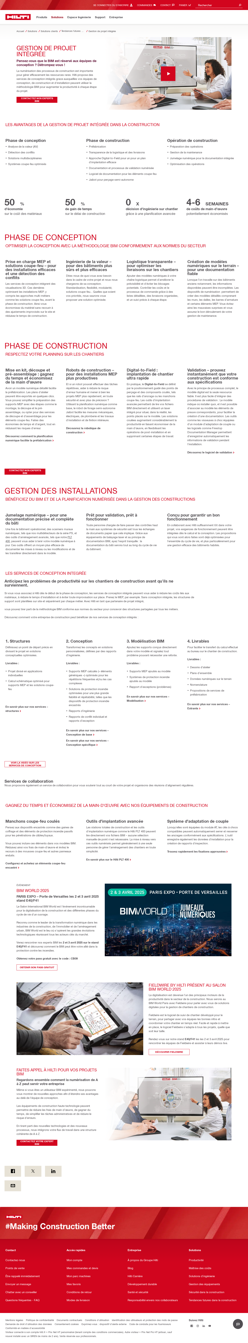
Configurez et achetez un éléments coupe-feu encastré (35, 865)
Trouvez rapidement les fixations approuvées (196, 851)
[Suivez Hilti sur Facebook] (192, 1326)
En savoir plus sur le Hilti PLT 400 (107, 859)
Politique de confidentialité (40, 1320)
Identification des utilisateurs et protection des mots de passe (145, 1320)
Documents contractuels (69, 1320)
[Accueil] (18, 17)
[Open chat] (238, 1324)
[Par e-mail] (13, 1185)
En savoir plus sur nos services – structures (26, 708)
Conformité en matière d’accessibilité (25, 1328)
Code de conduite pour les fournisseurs (150, 1324)
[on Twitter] (33, 1171)
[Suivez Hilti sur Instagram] (198, 1326)
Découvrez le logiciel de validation (209, 452)
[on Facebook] (13, 1171)
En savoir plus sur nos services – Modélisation (148, 698)
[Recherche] (240, 5)
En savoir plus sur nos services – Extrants (208, 706)
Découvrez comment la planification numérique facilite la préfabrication (29, 438)
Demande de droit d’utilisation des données (28, 1324)
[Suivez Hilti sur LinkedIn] (204, 1326)
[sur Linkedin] (53, 1171)
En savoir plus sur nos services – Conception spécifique (87, 742)
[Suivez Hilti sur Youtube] (210, 1326)
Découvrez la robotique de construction (83, 430)
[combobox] (219, 5)
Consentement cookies (67, 1324)
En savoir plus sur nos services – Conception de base (87, 732)
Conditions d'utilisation (97, 1320)
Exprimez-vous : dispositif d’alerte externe (104, 1324)
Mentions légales (14, 1320)
